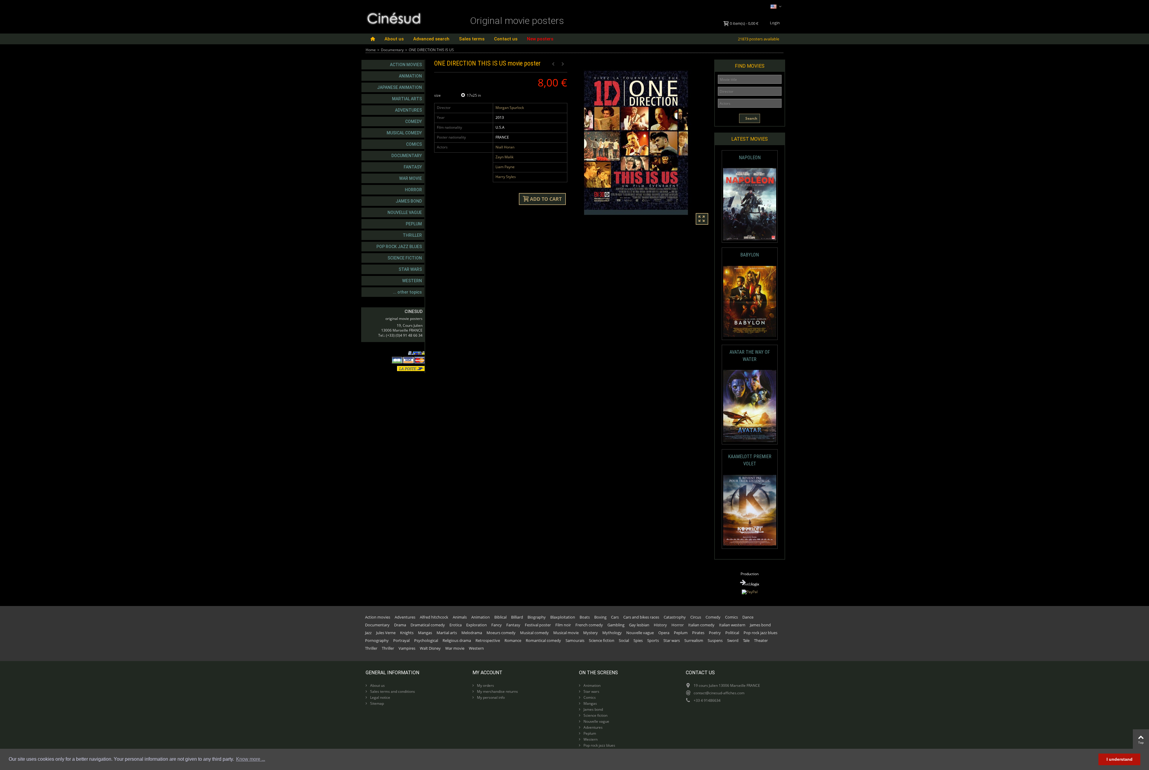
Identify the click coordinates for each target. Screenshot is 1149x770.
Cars (615, 617)
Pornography (377, 640)
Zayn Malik (504, 157)
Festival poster (538, 625)
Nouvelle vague (404, 212)
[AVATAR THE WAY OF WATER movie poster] (749, 406)
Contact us (505, 39)
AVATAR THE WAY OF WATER (749, 355)
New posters (540, 39)
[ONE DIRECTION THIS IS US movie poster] (642, 143)
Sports (653, 640)
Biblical (500, 617)
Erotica (455, 625)
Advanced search (431, 39)
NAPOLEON (750, 157)
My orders (485, 685)
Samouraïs (575, 640)
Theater (761, 640)
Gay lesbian (639, 625)
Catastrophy (675, 617)
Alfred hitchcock (434, 617)
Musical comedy (404, 132)
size (438, 95)
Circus (695, 617)
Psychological (426, 640)
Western (412, 280)
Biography (537, 617)
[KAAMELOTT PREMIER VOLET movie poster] (749, 510)
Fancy (496, 625)
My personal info (490, 697)
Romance (512, 640)
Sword (732, 640)
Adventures (408, 110)
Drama (400, 625)
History (660, 625)
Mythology (612, 632)
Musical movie (566, 632)
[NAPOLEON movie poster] (749, 204)
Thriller (412, 235)
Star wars (410, 269)
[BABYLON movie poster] (749, 301)
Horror (413, 189)
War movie (410, 178)
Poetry (715, 632)
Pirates (698, 632)
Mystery (590, 632)
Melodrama (471, 632)
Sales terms (471, 39)
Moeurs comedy (501, 632)
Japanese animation (399, 87)
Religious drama (457, 640)
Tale (746, 640)
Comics (414, 144)
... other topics (407, 292)
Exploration (476, 625)
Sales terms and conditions (392, 691)
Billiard (517, 617)
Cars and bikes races (641, 617)
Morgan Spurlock (510, 107)
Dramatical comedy (428, 625)
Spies (638, 640)
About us (394, 39)
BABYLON (749, 255)
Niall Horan (505, 147)
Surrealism (693, 640)
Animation (410, 76)
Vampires (407, 648)
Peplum (414, 223)
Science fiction (404, 258)
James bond (409, 201)
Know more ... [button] (250, 759)
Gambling (615, 625)
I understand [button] (1120, 759)
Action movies (406, 64)
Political (732, 632)
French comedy (589, 625)
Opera (663, 632)
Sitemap (376, 703)
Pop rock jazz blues (399, 246)
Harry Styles (506, 176)
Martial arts (407, 98)
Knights (407, 632)
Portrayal (401, 640)
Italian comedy (701, 625)
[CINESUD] (394, 17)
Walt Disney (430, 648)
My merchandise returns (497, 691)
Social (624, 640)
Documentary (392, 49)
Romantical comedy (543, 640)
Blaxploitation (562, 617)
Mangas (425, 632)
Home (371, 49)
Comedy (413, 121)
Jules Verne (386, 632)
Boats (585, 617)
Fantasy (413, 167)
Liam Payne (505, 166)
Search (750, 118)
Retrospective (487, 640)
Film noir (563, 625)
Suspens (715, 640)
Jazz (368, 632)
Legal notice (379, 697)
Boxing (600, 617)
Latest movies (749, 139)
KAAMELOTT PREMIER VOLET (749, 460)
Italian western (732, 625)
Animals (460, 617)
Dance (747, 617)
